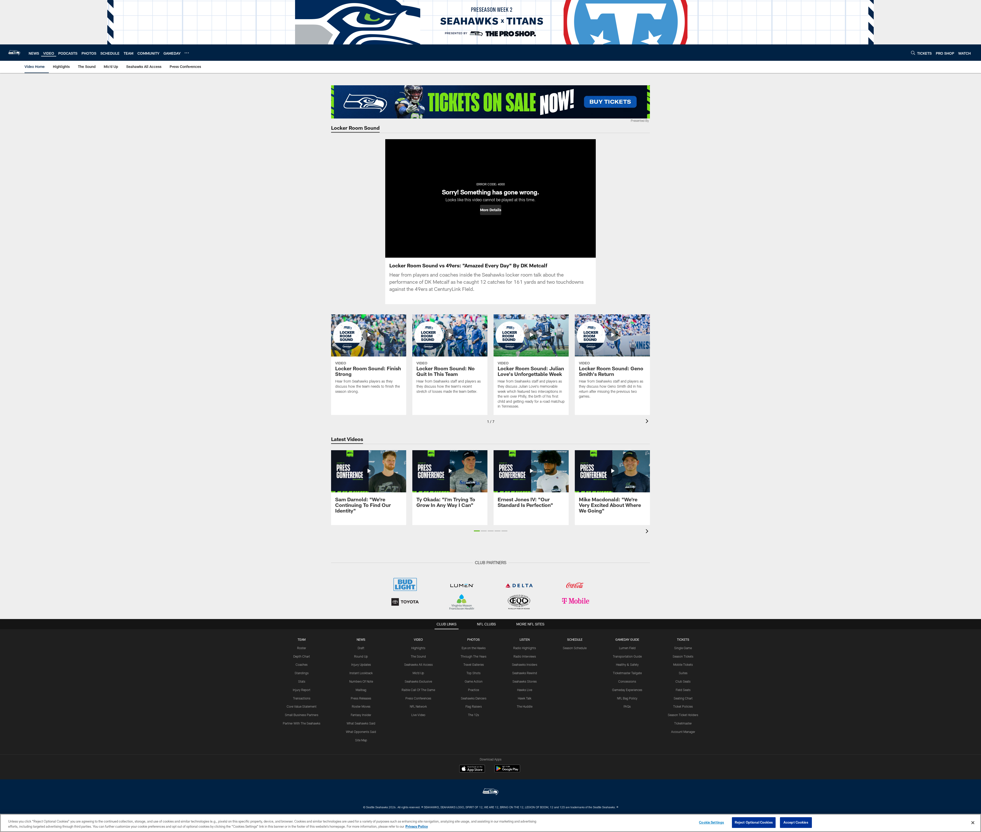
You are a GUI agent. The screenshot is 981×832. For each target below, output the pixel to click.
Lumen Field (627, 648)
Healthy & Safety (627, 664)
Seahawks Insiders (524, 664)
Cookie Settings (711, 822)
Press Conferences (418, 698)
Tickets (683, 639)
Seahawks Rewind (524, 673)
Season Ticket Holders (683, 715)
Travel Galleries (473, 664)
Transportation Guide (627, 656)
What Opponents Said (361, 731)
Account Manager (683, 731)
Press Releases (361, 698)
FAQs (627, 706)
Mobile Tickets (683, 664)
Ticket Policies (683, 706)
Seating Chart (683, 698)
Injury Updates (361, 664)
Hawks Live (524, 690)
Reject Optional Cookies (754, 822)
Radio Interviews (524, 656)
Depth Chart (301, 656)
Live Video (418, 715)
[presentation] (648, 421)
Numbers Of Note (361, 681)
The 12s (473, 715)
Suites (683, 673)
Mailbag (361, 690)
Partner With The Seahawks (301, 723)
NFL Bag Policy (627, 698)
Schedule (574, 639)
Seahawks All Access (418, 664)
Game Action (474, 681)
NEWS (361, 639)
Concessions (627, 681)
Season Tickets (683, 656)
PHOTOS (473, 639)
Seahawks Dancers (473, 698)
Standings (302, 673)
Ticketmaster (683, 723)
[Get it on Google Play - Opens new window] (507, 771)
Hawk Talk (524, 698)
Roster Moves (361, 706)
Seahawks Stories (524, 681)
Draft (361, 648)
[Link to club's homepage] (14, 52)
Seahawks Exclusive (418, 681)
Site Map (361, 740)
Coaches (302, 664)
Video (418, 639)
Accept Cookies (796, 822)
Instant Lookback (361, 673)
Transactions (301, 698)
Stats (301, 681)
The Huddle (524, 706)
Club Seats (683, 681)
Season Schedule (575, 648)
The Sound (418, 656)
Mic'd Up (418, 673)
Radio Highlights (524, 648)
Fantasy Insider (361, 715)
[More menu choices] (187, 53)
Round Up (361, 656)
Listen (525, 639)
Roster (301, 648)
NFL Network (418, 706)
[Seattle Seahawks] (490, 792)
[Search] (913, 52)
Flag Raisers (473, 706)
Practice (473, 690)
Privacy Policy (416, 826)
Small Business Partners (301, 715)
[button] (490, 210)
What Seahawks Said (361, 723)
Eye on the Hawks (474, 648)
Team (302, 639)
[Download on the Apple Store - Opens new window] (472, 769)
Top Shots (473, 673)
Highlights (418, 648)
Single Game (683, 648)
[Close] (972, 822)
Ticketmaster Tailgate (627, 673)
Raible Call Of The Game (418, 690)
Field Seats (683, 690)
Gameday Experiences (627, 690)
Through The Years (473, 656)
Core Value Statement (302, 706)
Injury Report (301, 690)
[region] (490, 823)
